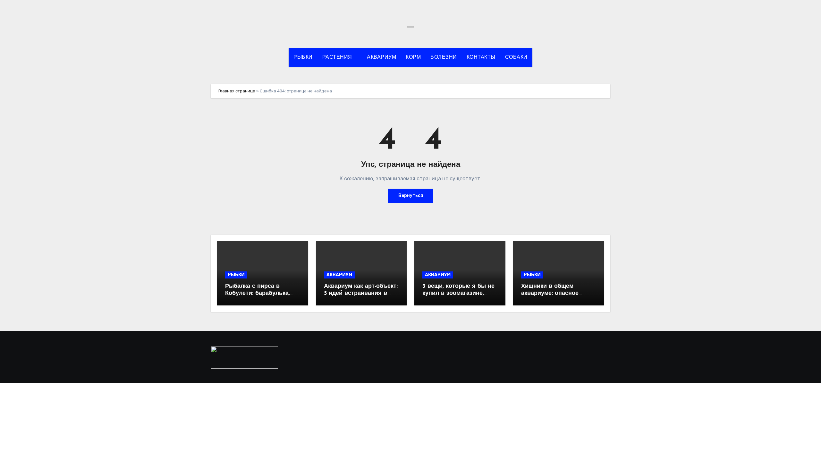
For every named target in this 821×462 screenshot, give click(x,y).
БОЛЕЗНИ (443, 57)
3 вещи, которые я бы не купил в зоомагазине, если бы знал (458, 293)
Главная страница (236, 91)
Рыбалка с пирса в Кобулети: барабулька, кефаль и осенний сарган (262, 293)
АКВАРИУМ (381, 57)
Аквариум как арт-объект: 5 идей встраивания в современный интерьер (361, 293)
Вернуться (410, 195)
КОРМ (413, 57)
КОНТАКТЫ (481, 57)
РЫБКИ (303, 57)
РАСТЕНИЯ (338, 57)
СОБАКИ (516, 57)
